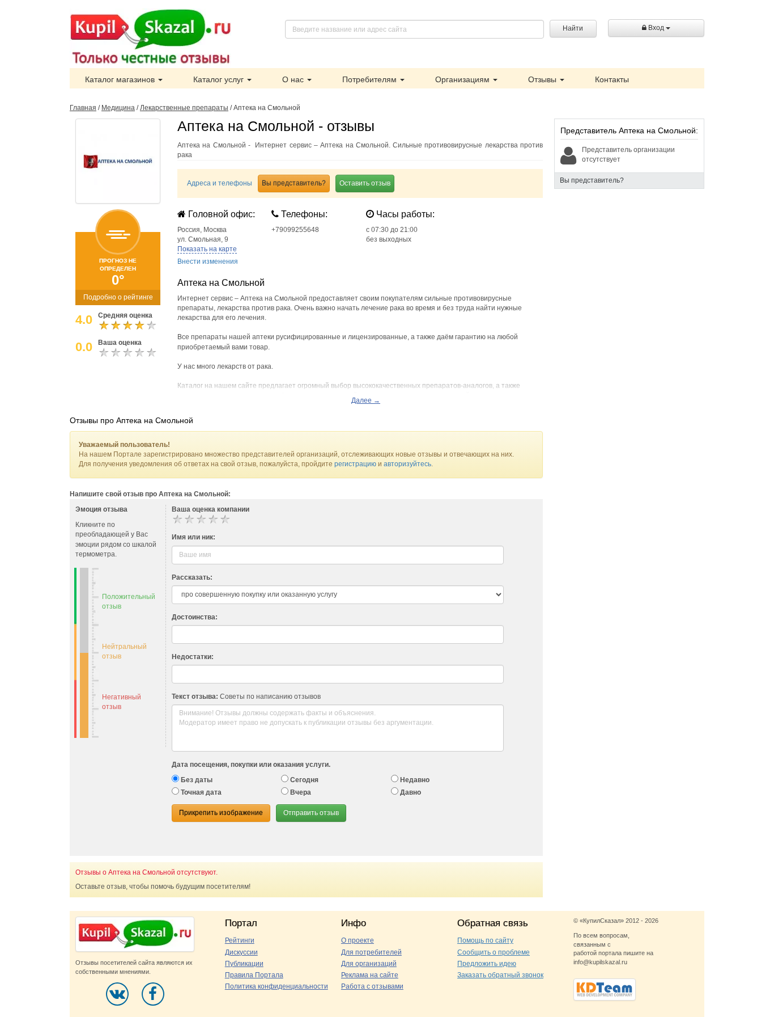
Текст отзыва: (195, 696)
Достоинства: (195, 617)
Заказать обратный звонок (500, 975)
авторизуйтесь (407, 464)
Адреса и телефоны (219, 183)
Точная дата (200, 792)
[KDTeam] (604, 989)
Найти (573, 28)
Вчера (299, 792)
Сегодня (303, 780)
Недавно (413, 780)
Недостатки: (193, 657)
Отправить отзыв (311, 813)
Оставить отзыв (364, 183)
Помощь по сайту (485, 940)
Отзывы (543, 79)
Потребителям (370, 79)
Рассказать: (192, 577)
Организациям (463, 79)
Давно (409, 792)
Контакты (612, 79)
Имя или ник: (193, 537)
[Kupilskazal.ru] (150, 38)
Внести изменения (207, 261)
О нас (294, 79)
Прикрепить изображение (221, 813)
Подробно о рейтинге (118, 297)
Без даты (195, 780)
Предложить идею (486, 964)
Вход (656, 28)
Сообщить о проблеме (493, 952)
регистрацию (355, 464)
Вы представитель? (294, 183)
